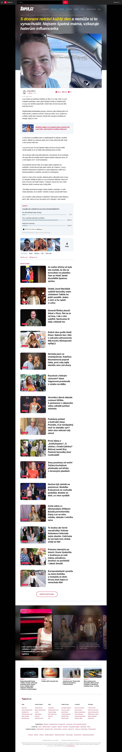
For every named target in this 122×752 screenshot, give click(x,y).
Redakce (42, 734)
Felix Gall (37, 716)
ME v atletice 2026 (52, 714)
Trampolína (53, 726)
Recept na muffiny (65, 710)
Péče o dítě (48, 253)
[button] (61, 61)
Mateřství (37, 253)
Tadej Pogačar (38, 714)
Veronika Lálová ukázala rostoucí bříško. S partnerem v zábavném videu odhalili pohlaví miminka (60, 403)
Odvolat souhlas (77, 734)
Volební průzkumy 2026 (27, 710)
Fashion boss (91, 9)
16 (70, 92)
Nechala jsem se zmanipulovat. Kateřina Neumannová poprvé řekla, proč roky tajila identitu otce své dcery (59, 359)
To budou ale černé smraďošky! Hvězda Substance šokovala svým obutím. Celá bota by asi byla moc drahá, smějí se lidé (60, 534)
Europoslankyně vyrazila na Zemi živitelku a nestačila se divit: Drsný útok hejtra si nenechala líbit (60, 577)
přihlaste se (39, 229)
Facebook (30, 734)
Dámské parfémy (57, 729)
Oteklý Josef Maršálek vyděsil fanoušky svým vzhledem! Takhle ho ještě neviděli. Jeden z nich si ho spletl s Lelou (59, 296)
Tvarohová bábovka (65, 714)
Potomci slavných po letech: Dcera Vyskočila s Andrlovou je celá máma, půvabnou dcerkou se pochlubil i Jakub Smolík (59, 556)
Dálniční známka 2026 (93, 710)
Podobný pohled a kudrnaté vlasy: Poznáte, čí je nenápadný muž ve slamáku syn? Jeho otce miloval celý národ (60, 426)
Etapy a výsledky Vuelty (40, 710)
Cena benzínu (69, 724)
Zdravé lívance (64, 712)
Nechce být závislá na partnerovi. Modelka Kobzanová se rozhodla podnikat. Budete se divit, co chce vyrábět (60, 490)
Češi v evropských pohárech (80, 724)
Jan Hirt (36, 712)
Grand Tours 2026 (39, 718)
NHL (49, 718)
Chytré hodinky (84, 729)
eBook (59, 92)
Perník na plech (65, 718)
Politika (54, 9)
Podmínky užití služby (60, 734)
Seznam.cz (116, 2)
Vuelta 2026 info (38, 707)
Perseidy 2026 (62, 724)
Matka (30, 253)
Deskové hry (71, 729)
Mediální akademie (49, 734)
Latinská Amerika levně (80, 716)
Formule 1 (50, 716)
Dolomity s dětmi (78, 718)
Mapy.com (46, 724)
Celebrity (45, 9)
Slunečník (59, 726)
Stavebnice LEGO (49, 729)
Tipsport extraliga (52, 712)
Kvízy (82, 9)
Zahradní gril (83, 726)
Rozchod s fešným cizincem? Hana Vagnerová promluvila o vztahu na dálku (59, 379)
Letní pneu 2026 (91, 707)
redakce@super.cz (70, 746)
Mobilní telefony (40, 729)
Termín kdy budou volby (27, 714)
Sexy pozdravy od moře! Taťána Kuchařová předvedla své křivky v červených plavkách (60, 466)
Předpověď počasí (53, 724)
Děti (42, 253)
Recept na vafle (65, 716)
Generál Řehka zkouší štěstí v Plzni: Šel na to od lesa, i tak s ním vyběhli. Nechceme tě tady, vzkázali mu (59, 316)
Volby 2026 (24, 707)
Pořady (61, 9)
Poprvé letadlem (78, 710)
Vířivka (88, 726)
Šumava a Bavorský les (80, 712)
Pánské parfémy (92, 729)
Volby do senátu (25, 716)
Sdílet (65, 92)
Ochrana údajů (69, 734)
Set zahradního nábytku (74, 726)
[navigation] (2, 2)
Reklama (36, 734)
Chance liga (51, 707)
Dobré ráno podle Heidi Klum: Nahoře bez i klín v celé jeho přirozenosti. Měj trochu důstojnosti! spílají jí (60, 338)
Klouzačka (65, 726)
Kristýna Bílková (31, 91)
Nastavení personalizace (88, 734)
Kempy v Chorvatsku (79, 707)
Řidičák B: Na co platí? (93, 714)
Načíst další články (47, 594)
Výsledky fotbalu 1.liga (53, 710)
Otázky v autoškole (92, 716)
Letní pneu (64, 729)
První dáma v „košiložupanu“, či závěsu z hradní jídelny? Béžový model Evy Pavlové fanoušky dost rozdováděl (60, 448)
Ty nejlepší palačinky (66, 707)
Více (99, 9)
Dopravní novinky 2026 (93, 712)
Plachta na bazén (46, 726)
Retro (76, 9)
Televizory (77, 729)
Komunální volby (25, 718)
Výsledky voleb (25, 712)
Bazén (40, 726)
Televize (69, 9)
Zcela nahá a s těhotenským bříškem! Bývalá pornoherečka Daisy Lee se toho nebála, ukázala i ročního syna (60, 513)
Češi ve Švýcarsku (79, 714)
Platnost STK (91, 718)
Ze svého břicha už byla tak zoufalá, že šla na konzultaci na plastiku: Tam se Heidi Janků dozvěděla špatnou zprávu (60, 274)
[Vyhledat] (65, 2)
